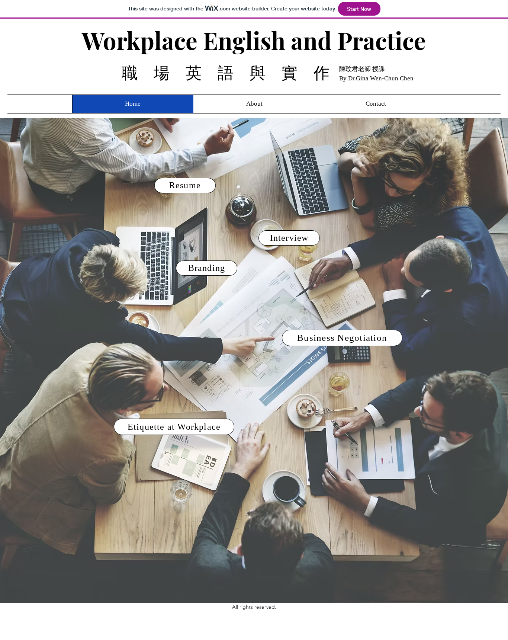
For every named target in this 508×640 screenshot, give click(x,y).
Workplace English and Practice (254, 40)
